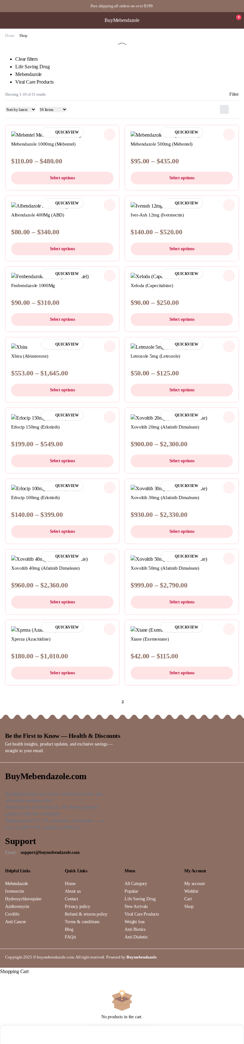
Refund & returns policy (86, 914)
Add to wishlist (109, 134)
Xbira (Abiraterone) (29, 356)
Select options (62, 177)
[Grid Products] (224, 109)
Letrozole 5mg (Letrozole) (155, 356)
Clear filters (26, 59)
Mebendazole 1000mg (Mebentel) (43, 144)
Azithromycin (17, 906)
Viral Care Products (34, 82)
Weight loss (135, 921)
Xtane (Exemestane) (150, 639)
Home (9, 35)
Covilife (12, 914)
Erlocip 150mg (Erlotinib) (35, 426)
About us (73, 891)
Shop (188, 906)
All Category (136, 883)
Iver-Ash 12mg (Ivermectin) (157, 214)
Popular (131, 891)
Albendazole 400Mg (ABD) (37, 214)
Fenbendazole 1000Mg (33, 285)
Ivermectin (14, 891)
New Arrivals (136, 906)
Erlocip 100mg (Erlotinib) (35, 497)
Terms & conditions (82, 921)
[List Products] (234, 109)
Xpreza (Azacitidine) (31, 639)
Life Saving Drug (32, 66)
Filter (234, 94)
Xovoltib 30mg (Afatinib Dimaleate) (165, 497)
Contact (71, 898)
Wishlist (191, 891)
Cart (188, 898)
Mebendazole (28, 74)
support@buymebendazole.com (50, 852)
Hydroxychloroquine (23, 898)
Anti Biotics (135, 929)
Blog (69, 929)
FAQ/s (70, 937)
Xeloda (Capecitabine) (152, 285)
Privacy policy (77, 906)
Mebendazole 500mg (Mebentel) (162, 144)
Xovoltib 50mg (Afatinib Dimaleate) (165, 568)
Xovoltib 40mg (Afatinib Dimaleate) (45, 568)
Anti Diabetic (136, 937)
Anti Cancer (15, 921)
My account (194, 883)
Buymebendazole (141, 957)
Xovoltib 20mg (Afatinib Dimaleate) (165, 426)
